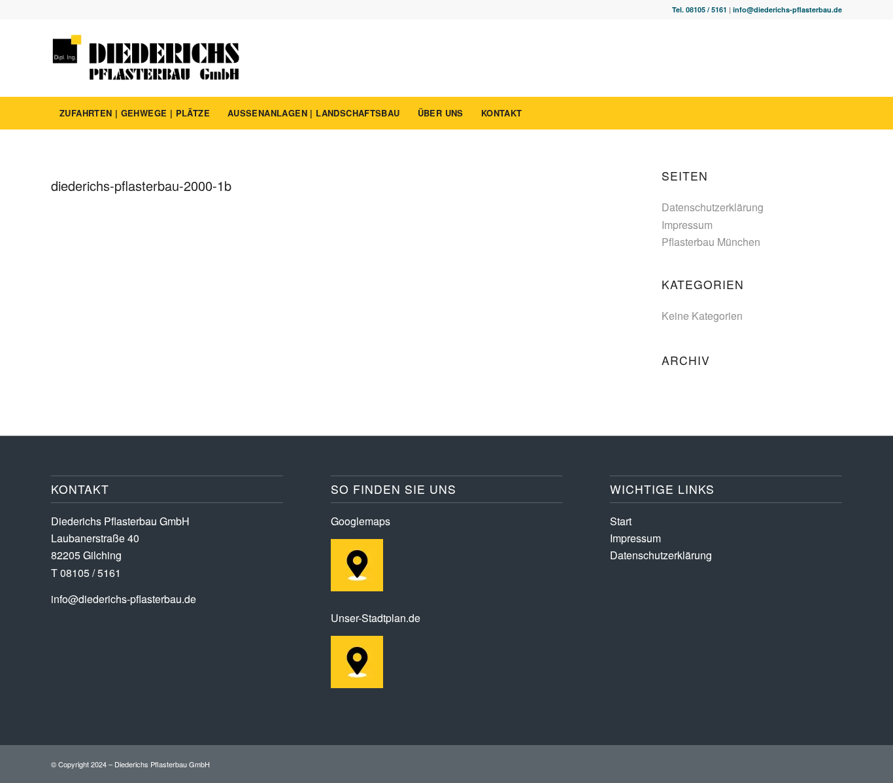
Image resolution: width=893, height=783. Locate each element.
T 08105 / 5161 (86, 572)
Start (621, 521)
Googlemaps (360, 521)
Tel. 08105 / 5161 (699, 9)
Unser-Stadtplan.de (375, 617)
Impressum (687, 224)
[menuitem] (134, 113)
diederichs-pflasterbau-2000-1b (141, 185)
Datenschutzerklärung (713, 207)
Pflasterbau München (711, 241)
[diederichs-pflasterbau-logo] (146, 58)
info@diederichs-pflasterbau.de (787, 9)
